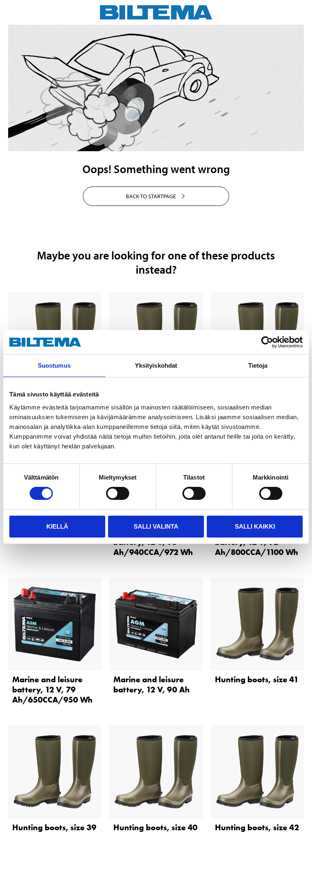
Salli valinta (156, 526)
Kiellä (57, 526)
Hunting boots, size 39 (54, 827)
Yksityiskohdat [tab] (156, 365)
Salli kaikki (255, 526)
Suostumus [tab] (54, 365)
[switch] (117, 493)
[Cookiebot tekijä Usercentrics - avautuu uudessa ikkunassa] (267, 342)
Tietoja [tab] (258, 365)
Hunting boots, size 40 (155, 827)
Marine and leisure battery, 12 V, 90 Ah (151, 684)
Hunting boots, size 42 (257, 827)
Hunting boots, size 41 (257, 679)
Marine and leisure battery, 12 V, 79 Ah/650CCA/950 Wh (52, 689)
